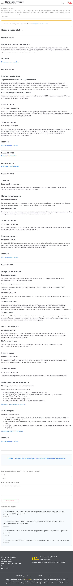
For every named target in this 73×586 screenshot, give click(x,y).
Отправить (10, 501)
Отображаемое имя (7, 475)
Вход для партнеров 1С (8, 557)
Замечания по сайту (7, 566)
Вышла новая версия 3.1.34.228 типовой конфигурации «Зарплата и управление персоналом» (36, 540)
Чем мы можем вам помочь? (10, 482)
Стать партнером (6, 561)
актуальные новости (40, 24)
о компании (28, 579)
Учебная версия (6, 559)
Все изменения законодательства (13, 404)
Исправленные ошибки (10, 62)
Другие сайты (5, 568)
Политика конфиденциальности (11, 564)
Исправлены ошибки (9, 156)
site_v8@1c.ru (47, 559)
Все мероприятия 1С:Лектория (12, 431)
